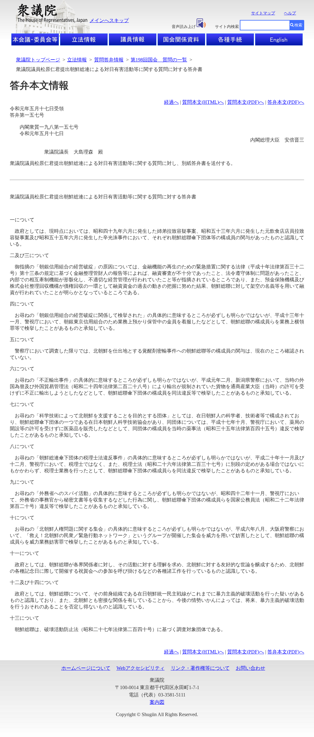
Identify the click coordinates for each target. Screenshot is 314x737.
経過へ (171, 102)
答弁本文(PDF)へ (285, 102)
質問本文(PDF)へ (245, 102)
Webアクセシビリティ (141, 668)
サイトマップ (263, 13)
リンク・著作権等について (200, 668)
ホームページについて (85, 668)
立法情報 (77, 59)
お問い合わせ (250, 668)
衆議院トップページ (38, 59)
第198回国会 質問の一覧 (159, 59)
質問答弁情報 (109, 59)
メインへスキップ (109, 20)
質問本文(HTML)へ (203, 102)
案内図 (157, 702)
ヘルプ (290, 13)
